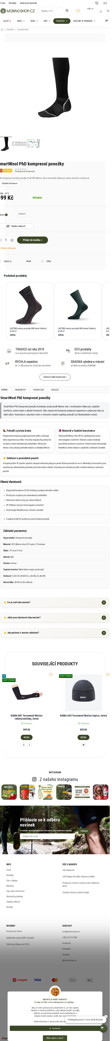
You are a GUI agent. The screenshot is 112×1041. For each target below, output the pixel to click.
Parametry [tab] (20, 389)
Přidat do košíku (31, 240)
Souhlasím (56, 1028)
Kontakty (12, 3)
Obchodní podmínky (14, 896)
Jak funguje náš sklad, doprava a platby (78, 876)
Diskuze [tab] (55, 389)
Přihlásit (84, 831)
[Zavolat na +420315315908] (99, 3)
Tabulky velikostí (13, 902)
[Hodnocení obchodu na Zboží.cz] (6, 1038)
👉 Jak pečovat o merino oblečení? (54, 632)
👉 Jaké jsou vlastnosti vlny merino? (54, 617)
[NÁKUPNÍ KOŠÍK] (107, 10)
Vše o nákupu (12, 880)
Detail (27, 737)
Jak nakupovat (68, 870)
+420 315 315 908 (69, 937)
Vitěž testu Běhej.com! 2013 (17, 944)
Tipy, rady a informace (15, 891)
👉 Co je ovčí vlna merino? (54, 602)
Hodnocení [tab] (38, 389)
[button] (3, 311)
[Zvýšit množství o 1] (12, 240)
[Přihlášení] (100, 11)
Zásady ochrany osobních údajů (75, 892)
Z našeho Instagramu (59, 779)
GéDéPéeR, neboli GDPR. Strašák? (20, 938)
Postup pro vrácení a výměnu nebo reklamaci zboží (80, 884)
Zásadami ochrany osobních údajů (60, 843)
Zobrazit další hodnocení (54, 377)
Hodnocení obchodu (28, 3)
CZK (89, 9)
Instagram (66, 949)
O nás (2, 3)
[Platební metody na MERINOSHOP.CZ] (20, 979)
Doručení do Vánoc (14, 931)
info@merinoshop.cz (71, 931)
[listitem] (29, 311)
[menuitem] (7, 21)
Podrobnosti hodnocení (25, 171)
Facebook (66, 943)
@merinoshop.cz (69, 960)
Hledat (68, 10)
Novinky (9, 907)
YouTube (66, 954)
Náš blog (10, 886)
